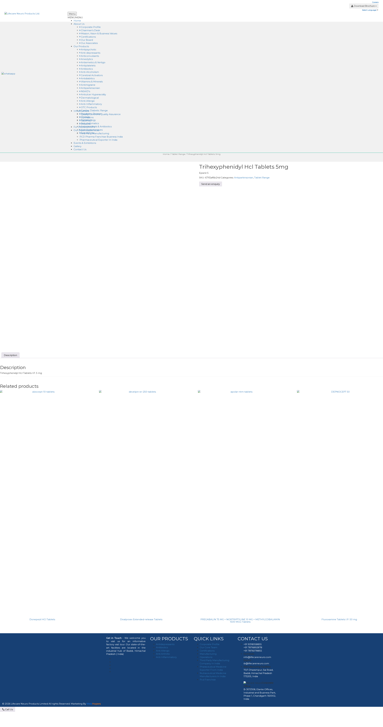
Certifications (88, 36)
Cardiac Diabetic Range (94, 110)
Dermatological (89, 97)
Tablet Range (178, 154)
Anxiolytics (86, 59)
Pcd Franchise (208, 679)
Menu (72, 13)
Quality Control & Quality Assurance (100, 114)
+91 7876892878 (253, 647)
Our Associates (89, 43)
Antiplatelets (87, 65)
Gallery (77, 146)
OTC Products (88, 107)
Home (77, 20)
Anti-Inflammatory (91, 104)
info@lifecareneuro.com (257, 657)
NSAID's (85, 91)
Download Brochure (364, 6)
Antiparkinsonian (90, 88)
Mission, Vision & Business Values (98, 33)
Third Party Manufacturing (94, 133)
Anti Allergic (163, 650)
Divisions (85, 123)
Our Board (86, 39)
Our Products (81, 46)
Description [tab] (10, 355)
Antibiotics (86, 68)
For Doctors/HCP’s (84, 127)
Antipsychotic (88, 49)
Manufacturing (208, 653)
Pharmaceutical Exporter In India (98, 139)
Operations (87, 117)
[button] (132, 9)
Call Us (8, 709)
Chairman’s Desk (90, 30)
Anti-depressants (90, 52)
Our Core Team (208, 647)
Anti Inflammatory (166, 657)
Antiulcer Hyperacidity (93, 94)
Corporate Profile (90, 27)
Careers (375, 2)
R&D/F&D (86, 120)
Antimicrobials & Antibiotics (96, 126)
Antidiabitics (87, 78)
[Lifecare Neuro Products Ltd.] (22, 13)
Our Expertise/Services (86, 130)
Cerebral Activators (91, 75)
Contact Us (80, 149)
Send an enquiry (210, 184)
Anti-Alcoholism (89, 72)
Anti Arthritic (163, 653)
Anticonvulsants (89, 56)
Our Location (152, 2)
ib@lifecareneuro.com (256, 663)
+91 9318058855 (253, 644)
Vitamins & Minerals (91, 81)
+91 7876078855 (253, 650)
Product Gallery (137, 2)
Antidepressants (165, 644)
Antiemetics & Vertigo (92, 62)
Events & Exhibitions (85, 143)
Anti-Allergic (87, 100)
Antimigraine (87, 84)
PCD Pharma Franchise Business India (101, 136)
